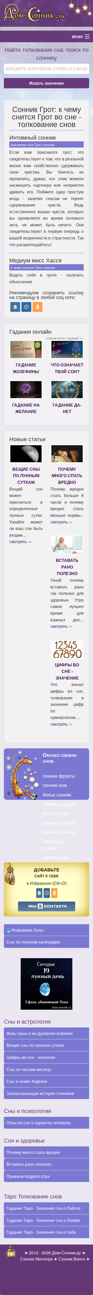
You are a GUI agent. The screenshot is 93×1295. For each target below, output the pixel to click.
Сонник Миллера (36, 1259)
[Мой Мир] (26, 307)
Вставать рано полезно (28, 1164)
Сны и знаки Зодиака (26, 1081)
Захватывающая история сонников (40, 1093)
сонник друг (55, 857)
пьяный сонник (59, 831)
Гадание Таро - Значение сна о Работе (43, 1208)
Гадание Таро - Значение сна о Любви (43, 1220)
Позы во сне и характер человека (38, 1123)
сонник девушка (60, 803)
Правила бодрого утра (28, 1176)
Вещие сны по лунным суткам (35, 1045)
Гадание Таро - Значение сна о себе (41, 1232)
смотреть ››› (20, 541)
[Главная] (46, 12)
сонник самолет (59, 822)
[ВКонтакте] (15, 307)
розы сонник (56, 813)
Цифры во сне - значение (30, 1057)
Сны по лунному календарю (33, 942)
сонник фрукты (59, 775)
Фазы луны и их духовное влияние (39, 1033)
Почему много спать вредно (33, 1152)
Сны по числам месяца (28, 1069)
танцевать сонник (54, 844)
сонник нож (55, 785)
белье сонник (57, 794)
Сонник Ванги (71, 1259)
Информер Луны (27, 930)
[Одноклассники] (37, 307)
